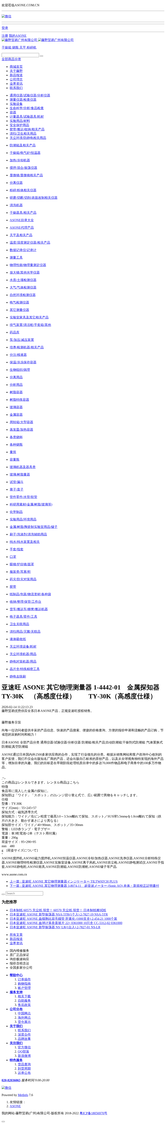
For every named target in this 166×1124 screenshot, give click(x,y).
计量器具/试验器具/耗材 (27, 116)
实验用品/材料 (20, 121)
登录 (5, 28)
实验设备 (16, 104)
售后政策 (24, 1005)
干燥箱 (7, 47)
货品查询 (24, 1064)
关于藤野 (16, 71)
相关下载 (24, 996)
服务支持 (16, 992)
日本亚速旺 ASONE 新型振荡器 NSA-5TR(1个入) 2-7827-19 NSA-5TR (59, 914)
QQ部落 (23, 1051)
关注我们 (16, 1043)
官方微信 (24, 1047)
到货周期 (24, 1068)
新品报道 (16, 75)
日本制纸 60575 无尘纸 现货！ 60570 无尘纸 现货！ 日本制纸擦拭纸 (58, 910)
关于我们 (16, 1026)
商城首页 (16, 66)
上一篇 (64, 881)
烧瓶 (15, 47)
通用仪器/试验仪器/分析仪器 (30, 95)
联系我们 (16, 88)
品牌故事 (24, 1038)
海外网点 (24, 1017)
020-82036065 (11, 1080)
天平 (23, 47)
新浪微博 (24, 1055)
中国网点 (24, 1013)
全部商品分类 (11, 59)
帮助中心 (16, 975)
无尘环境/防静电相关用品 (28, 138)
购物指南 (24, 983)
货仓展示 (24, 1022)
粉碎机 (31, 47)
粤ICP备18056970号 (93, 1113)
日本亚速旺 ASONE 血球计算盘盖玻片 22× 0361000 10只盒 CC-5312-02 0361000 (66, 923)
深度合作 (24, 1034)
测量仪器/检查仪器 (23, 99)
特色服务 (16, 1060)
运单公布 (24, 1072)
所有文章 (16, 934)
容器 (13, 112)
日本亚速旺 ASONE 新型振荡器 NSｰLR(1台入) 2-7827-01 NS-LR (55, 927)
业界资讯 (16, 83)
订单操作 (24, 979)
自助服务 (24, 1000)
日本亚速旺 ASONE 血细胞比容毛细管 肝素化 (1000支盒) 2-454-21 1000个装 (63, 918)
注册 (5, 35)
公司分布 (16, 1009)
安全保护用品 (19, 125)
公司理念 (16, 79)
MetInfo (23, 1095)
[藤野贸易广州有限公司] (38, 40)
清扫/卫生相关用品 (23, 133)
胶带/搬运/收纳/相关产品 (27, 129)
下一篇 (84, 885)
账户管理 (24, 988)
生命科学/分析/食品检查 (27, 108)
